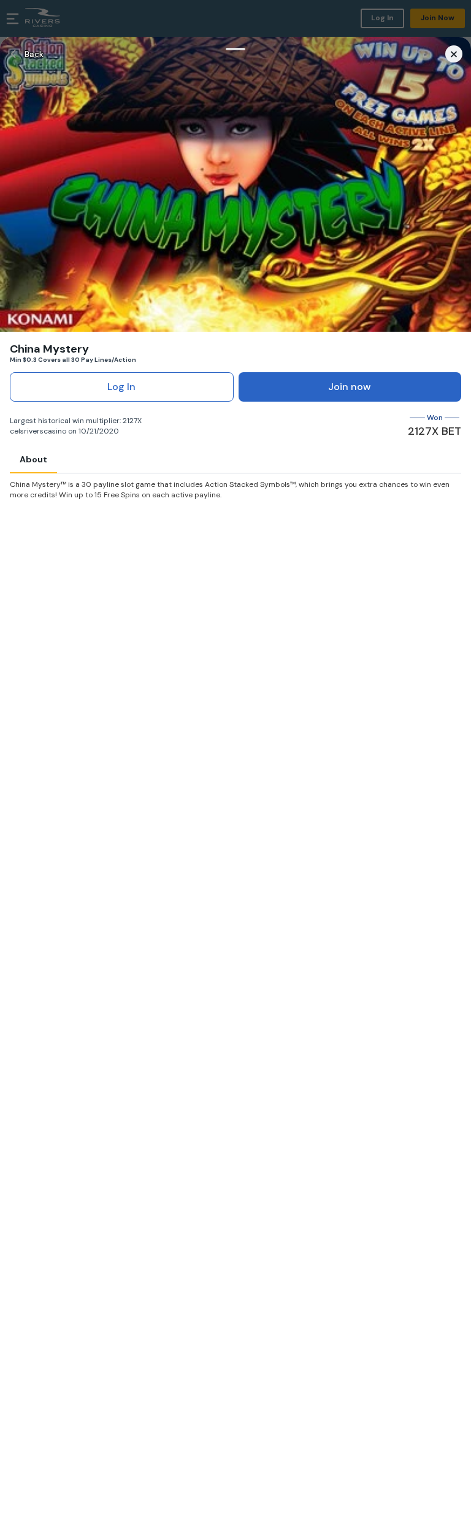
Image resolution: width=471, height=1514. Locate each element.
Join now (349, 386)
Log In (121, 386)
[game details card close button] (453, 54)
